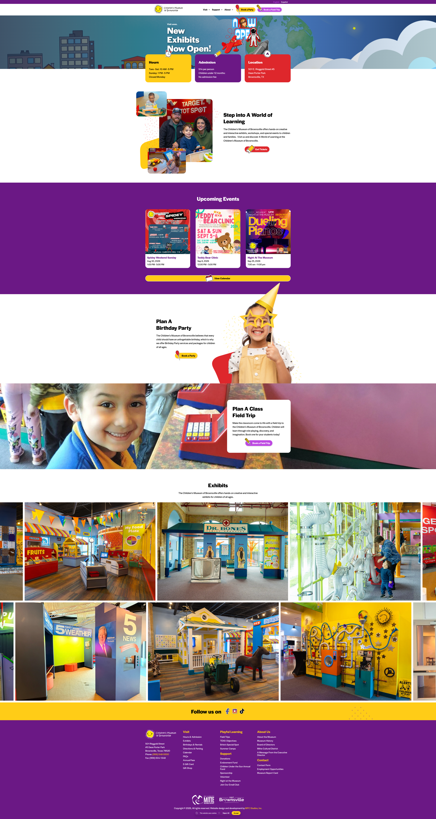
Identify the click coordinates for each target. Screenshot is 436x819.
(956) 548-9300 (160, 754)
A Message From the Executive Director (272, 753)
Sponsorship (226, 773)
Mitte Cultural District (267, 748)
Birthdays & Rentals (192, 744)
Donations (225, 758)
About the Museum (266, 737)
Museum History (265, 740)
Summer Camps (228, 748)
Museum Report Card (267, 773)
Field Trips (225, 737)
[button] (206, 9)
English (276, 2)
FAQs (185, 756)
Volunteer (225, 776)
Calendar (187, 752)
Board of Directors (266, 744)
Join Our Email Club (229, 784)
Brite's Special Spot (229, 744)
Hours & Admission (192, 737)
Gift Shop (187, 768)
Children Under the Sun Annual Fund (235, 767)
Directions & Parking (193, 748)
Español (284, 2)
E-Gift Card (188, 764)
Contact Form (263, 765)
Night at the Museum (230, 780)
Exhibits (187, 740)
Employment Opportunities (270, 769)
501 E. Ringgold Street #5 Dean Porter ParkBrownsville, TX (261, 72)
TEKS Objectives (228, 740)
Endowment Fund (228, 762)
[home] (168, 10)
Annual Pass (189, 760)
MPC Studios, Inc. (253, 808)
